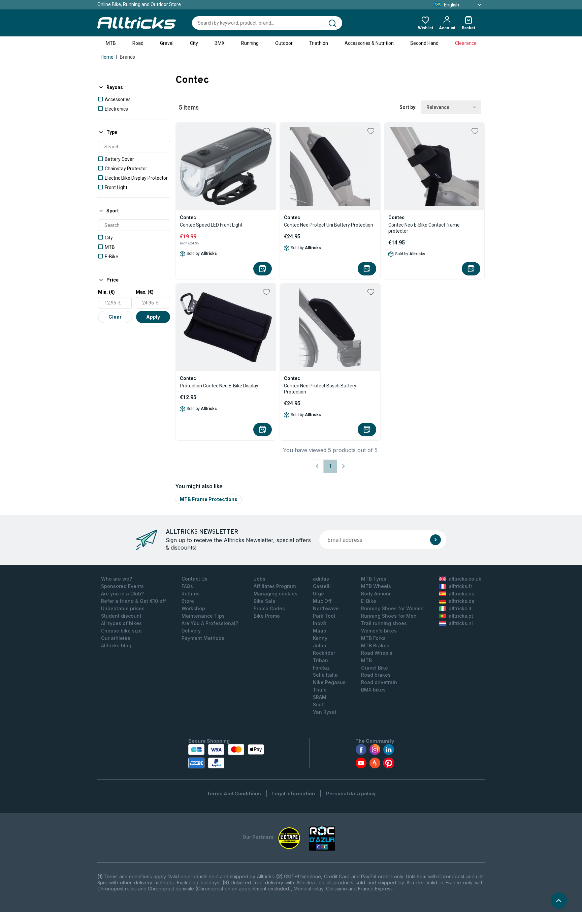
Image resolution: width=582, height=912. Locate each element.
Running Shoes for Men (389, 616)
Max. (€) (145, 292)
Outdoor (284, 43)
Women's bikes (379, 631)
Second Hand (424, 43)
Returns (191, 593)
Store (188, 601)
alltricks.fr (460, 586)
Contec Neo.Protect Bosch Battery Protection (320, 388)
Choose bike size (121, 631)
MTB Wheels (376, 586)
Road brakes (376, 675)
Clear (115, 317)
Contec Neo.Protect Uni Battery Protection (328, 225)
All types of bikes (121, 623)
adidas (321, 579)
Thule (320, 690)
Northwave (326, 608)
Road (137, 43)
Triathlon (318, 43)
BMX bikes (373, 690)
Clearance (466, 43)
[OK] (435, 539)
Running (250, 43)
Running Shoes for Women (392, 608)
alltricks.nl (461, 623)
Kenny (320, 638)
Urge (318, 593)
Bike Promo (267, 616)
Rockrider (324, 653)
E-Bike (368, 601)
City (194, 43)
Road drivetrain (379, 682)
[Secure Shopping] (226, 756)
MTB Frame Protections (208, 499)
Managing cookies (275, 593)
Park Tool (324, 616)
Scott (319, 704)
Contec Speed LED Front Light (211, 225)
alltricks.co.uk (465, 579)
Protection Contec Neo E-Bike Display (219, 385)
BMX (220, 43)
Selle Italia (325, 675)
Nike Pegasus (329, 682)
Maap (319, 631)
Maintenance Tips (203, 616)
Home (107, 57)
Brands (127, 57)
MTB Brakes (375, 645)
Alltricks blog (116, 645)
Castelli (322, 586)
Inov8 (319, 623)
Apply (153, 317)
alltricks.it (460, 608)
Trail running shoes (384, 623)
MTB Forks (373, 638)
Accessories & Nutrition (369, 43)
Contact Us (194, 579)
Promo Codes (269, 608)
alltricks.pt (461, 616)
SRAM (319, 697)
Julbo (319, 645)
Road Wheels (376, 653)
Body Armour (376, 593)
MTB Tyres (373, 579)
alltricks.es (461, 593)
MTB (111, 43)
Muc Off (322, 601)
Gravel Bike (374, 668)
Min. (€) (106, 292)
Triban (320, 660)
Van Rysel (324, 712)
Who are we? (116, 579)
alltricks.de (462, 601)
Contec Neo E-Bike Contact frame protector (424, 228)
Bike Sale (265, 601)
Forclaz (321, 668)
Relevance (437, 107)
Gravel (166, 43)
